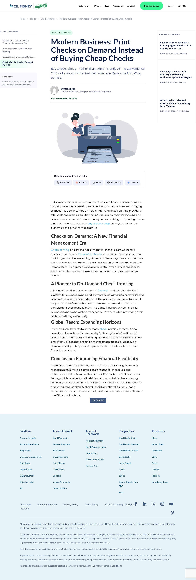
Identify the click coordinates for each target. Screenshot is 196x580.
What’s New (157, 444)
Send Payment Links (96, 447)
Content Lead (68, 88)
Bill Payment (59, 450)
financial (103, 290)
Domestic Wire (60, 488)
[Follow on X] (153, 504)
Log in (171, 5)
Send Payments (60, 438)
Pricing (98, 5)
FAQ (107, 5)
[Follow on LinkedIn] (145, 504)
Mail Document (27, 476)
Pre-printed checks (90, 254)
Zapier (122, 476)
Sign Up (182, 5)
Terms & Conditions (47, 504)
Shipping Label (27, 482)
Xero (121, 492)
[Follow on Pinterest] (172, 513)
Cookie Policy (91, 504)
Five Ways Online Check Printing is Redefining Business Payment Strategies (176, 74)
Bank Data (25, 463)
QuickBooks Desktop (129, 444)
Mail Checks (58, 469)
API (21, 488)
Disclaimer (25, 504)
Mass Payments (60, 457)
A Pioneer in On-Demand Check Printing (17, 50)
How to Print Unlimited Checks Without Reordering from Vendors (175, 103)
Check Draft (91, 453)
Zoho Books (124, 457)
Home (22, 18)
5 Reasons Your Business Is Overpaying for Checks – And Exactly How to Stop (176, 45)
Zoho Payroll (125, 463)
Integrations (25, 450)
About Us (118, 5)
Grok (98, 182)
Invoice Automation (62, 482)
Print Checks (59, 463)
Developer (157, 450)
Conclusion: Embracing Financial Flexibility (17, 64)
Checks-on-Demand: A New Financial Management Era (15, 42)
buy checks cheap (99, 223)
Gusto (122, 469)
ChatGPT (64, 182)
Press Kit (156, 476)
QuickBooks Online (128, 438)
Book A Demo (151, 5)
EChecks (57, 476)
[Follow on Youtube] (171, 504)
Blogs (33, 18)
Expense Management (30, 457)
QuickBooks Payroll (128, 450)
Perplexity (116, 182)
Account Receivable (29, 444)
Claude (82, 182)
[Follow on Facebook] (136, 504)
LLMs (154, 457)
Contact (130, 5)
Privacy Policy (70, 504)
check (103, 329)
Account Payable (28, 438)
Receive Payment (61, 444)
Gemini (134, 182)
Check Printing (48, 18)
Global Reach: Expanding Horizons (18, 56)
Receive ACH (92, 466)
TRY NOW (98, 400)
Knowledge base (160, 482)
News (154, 463)
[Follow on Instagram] (162, 504)
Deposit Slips (26, 469)
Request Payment (94, 441)
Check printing (60, 249)
